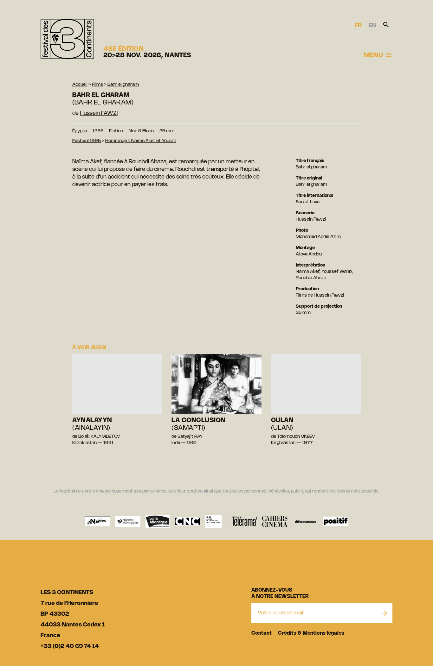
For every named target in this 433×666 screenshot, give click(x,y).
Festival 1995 (86, 141)
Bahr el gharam (123, 85)
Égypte (79, 131)
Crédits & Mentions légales (311, 633)
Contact (261, 633)
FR (358, 25)
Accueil (79, 85)
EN (372, 25)
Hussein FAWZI (99, 113)
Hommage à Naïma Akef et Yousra (140, 141)
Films (97, 85)
